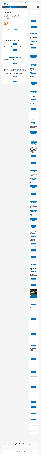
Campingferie (29, 444)
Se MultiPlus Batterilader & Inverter (34, 171)
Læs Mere (15, 63)
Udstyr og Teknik (29, 447)
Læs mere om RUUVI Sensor (34, 186)
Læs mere (33, 47)
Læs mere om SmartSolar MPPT (34, 179)
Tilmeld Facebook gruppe (34, 226)
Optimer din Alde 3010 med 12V (34, 219)
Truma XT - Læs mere (33, 33)
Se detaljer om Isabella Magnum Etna (34, 73)
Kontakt (28, 443)
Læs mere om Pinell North (34, 123)
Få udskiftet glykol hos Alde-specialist (34, 211)
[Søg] (36, 7)
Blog (28, 448)
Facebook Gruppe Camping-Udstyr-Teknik (15, 57)
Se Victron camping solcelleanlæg (33, 65)
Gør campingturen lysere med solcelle (34, 92)
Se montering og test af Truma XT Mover (34, 202)
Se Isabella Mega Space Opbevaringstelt (34, 56)
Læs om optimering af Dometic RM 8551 (34, 132)
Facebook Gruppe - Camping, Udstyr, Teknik (33, 296)
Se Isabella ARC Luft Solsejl (34, 83)
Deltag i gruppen (33, 41)
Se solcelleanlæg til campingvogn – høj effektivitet (34, 143)
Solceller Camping (15, 70)
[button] (6, 7)
